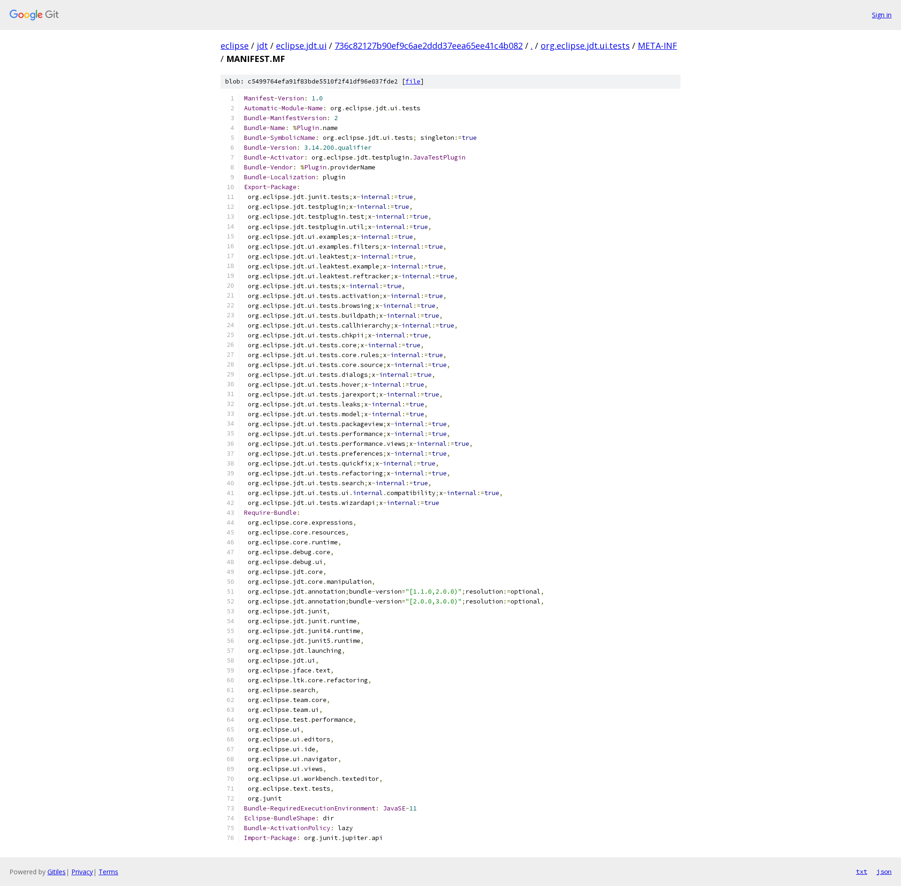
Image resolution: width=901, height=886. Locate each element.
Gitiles (56, 871)
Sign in (882, 14)
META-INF (657, 45)
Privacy (82, 871)
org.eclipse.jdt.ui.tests (585, 45)
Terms (108, 871)
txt (861, 871)
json (884, 871)
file (412, 81)
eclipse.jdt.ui (301, 45)
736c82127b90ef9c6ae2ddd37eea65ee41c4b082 (429, 45)
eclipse (235, 45)
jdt (262, 45)
